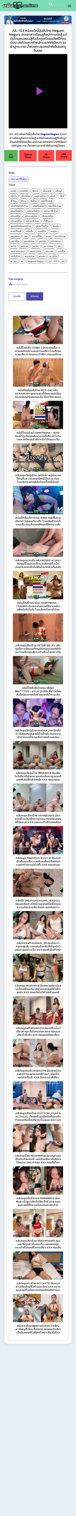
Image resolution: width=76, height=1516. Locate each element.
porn (48, 236)
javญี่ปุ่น (15, 241)
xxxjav (54, 231)
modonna (60, 236)
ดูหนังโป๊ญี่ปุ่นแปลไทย (21, 226)
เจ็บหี (62, 196)
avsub (42, 256)
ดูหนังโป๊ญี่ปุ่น (42, 226)
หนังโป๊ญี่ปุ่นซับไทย (19, 206)
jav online (48, 246)
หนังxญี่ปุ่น (15, 216)
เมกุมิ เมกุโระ (40, 196)
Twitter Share (28, 156)
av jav (14, 261)
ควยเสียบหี (16, 231)
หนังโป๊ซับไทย (54, 206)
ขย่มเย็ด (29, 231)
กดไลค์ (11, 156)
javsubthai (29, 241)
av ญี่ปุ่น (53, 256)
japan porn (35, 251)
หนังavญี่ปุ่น (16, 221)
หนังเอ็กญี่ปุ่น (17, 211)
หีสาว (23, 201)
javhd (13, 246)
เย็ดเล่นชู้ (47, 191)
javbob (24, 246)
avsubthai (29, 256)
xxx (25, 236)
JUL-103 (53, 261)
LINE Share (63, 155)
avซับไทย (15, 256)
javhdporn (55, 241)
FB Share (46, 156)
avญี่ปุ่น (61, 251)
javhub (42, 241)
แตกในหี (24, 191)
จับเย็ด (56, 226)
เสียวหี (35, 191)
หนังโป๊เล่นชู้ (46, 201)
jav (59, 246)
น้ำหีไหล (47, 221)
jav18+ (35, 246)
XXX (13, 179)
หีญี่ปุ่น (33, 201)
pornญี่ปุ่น (37, 236)
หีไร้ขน (14, 201)
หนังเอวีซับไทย (51, 211)
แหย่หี (13, 191)
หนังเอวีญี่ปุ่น (33, 211)
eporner (50, 251)
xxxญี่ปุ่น (42, 231)
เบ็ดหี (52, 196)
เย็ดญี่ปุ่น (25, 196)
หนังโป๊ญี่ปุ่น (21, 179)
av (22, 261)
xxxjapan (15, 236)
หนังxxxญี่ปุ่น (31, 216)
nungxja (18, 279)
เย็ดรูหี (59, 191)
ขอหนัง (17, 296)
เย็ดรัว (14, 196)
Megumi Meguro (49, 134)
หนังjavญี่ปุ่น (47, 216)
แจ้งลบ (35, 296)
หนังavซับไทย (32, 221)
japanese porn (18, 251)
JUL (63, 261)
